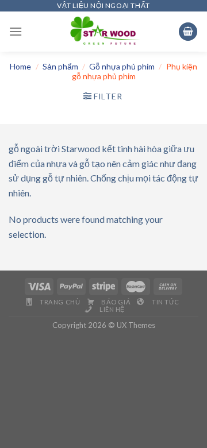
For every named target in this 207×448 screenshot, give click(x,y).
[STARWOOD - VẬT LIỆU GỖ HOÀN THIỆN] (103, 31)
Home (20, 66)
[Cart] (188, 31)
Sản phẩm (60, 66)
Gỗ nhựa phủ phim (122, 66)
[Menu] (15, 31)
